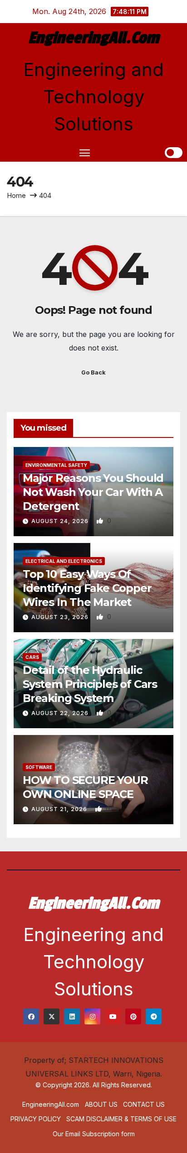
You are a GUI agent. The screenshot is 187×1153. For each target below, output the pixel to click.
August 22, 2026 (60, 713)
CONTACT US (144, 1104)
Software (38, 767)
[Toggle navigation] (85, 152)
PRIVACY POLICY (35, 1119)
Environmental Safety (56, 465)
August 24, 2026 (60, 521)
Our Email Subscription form (94, 1134)
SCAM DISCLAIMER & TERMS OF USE (121, 1119)
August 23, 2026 (60, 617)
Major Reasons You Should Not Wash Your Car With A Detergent (93, 492)
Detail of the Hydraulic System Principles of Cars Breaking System (90, 684)
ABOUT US (101, 1104)
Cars (32, 657)
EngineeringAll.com (93, 38)
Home (16, 195)
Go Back (93, 372)
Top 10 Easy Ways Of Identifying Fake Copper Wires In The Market (87, 588)
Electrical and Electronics (63, 561)
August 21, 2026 (60, 809)
